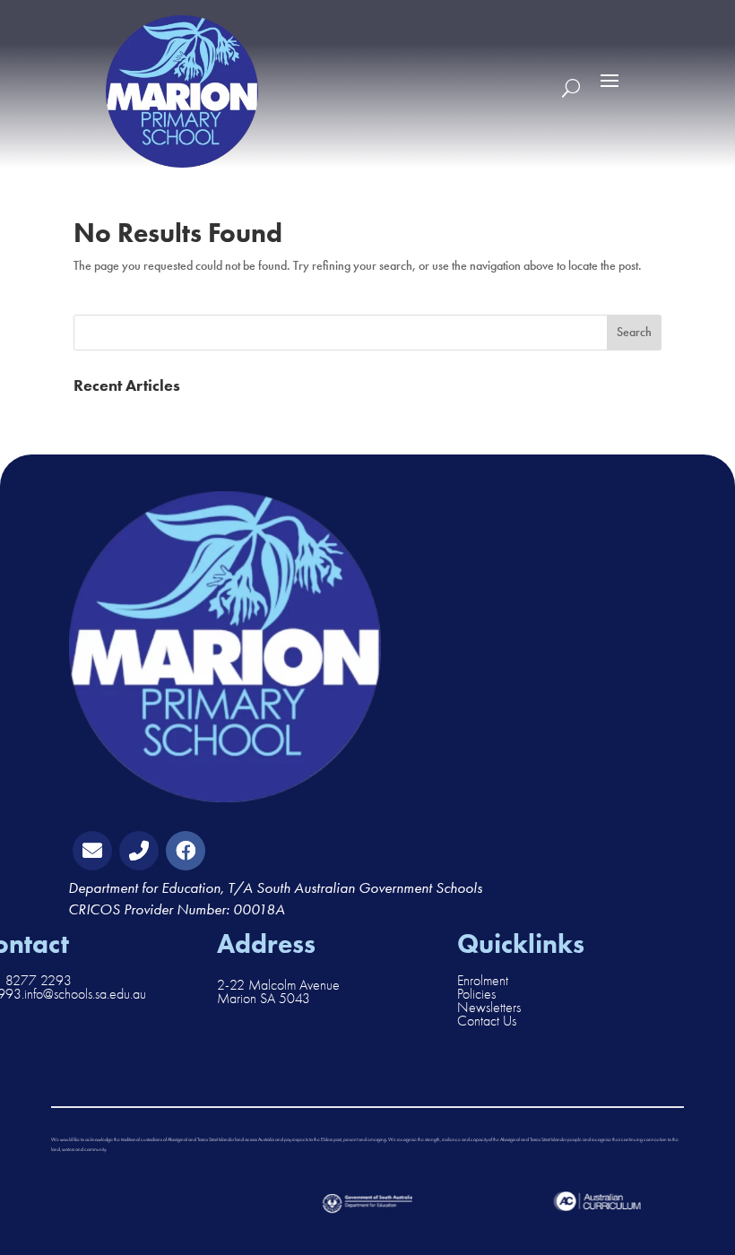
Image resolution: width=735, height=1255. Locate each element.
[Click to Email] (92, 850)
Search (634, 332)
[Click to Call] (139, 850)
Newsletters (489, 1008)
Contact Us (486, 1021)
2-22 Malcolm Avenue (278, 985)
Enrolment (482, 981)
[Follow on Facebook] (185, 850)
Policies (476, 994)
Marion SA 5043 (263, 999)
